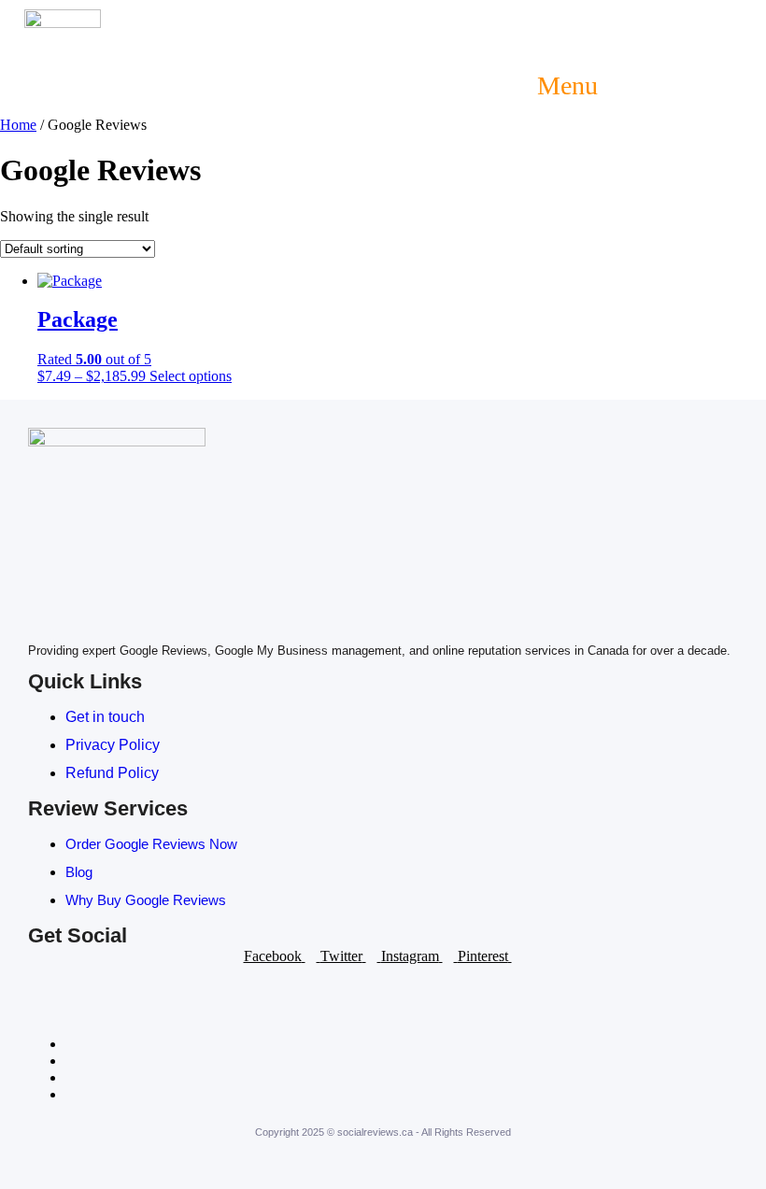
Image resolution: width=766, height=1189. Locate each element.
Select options (190, 376)
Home (18, 125)
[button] (557, 85)
